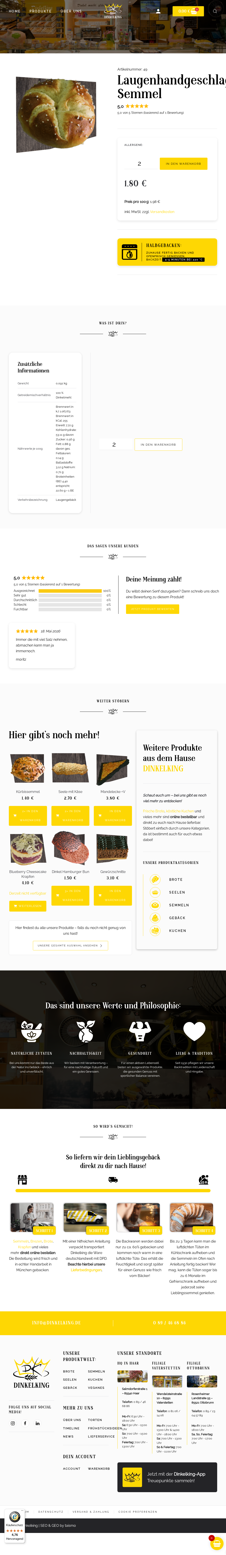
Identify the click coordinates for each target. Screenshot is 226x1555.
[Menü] (22, 1511)
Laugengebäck (66, 499)
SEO (43, 1525)
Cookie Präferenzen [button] (138, 1511)
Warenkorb (98, 1468)
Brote (48, 1241)
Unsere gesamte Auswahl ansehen (68, 945)
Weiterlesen (30, 906)
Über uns (72, 1420)
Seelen (70, 1379)
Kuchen (95, 1379)
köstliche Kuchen (180, 811)
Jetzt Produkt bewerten (152, 609)
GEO (55, 1525)
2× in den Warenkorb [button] (30, 816)
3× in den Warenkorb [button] (72, 896)
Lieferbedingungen (86, 1270)
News (68, 1436)
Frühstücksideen (98, 1428)
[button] (215, 11)
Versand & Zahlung (91, 1511)
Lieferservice (98, 1436)
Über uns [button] (71, 11)
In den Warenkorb (183, 163)
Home (15, 11)
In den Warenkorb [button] (115, 816)
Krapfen (24, 1247)
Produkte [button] (41, 11)
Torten (95, 1420)
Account (72, 1468)
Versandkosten (162, 212)
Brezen (36, 1241)
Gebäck (70, 1387)
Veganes (96, 1387)
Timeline (71, 1428)
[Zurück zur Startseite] (113, 11)
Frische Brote (153, 811)
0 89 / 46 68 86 (169, 1323)
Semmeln (21, 1241)
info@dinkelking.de (56, 1323)
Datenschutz (51, 1511)
